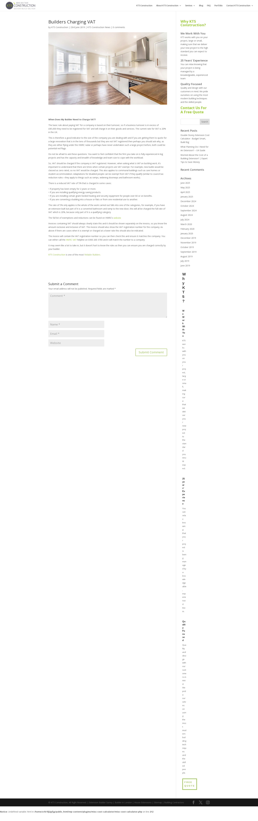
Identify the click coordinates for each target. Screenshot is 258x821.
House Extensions (143, 802)
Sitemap (158, 802)
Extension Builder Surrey (100, 802)
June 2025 (185, 182)
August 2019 (187, 256)
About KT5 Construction (167, 5)
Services (188, 5)
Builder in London (123, 802)
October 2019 (187, 247)
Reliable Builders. (92, 254)
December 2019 (188, 238)
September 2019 (188, 251)
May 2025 (185, 187)
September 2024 (188, 210)
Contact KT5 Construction (238, 5)
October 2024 (187, 205)
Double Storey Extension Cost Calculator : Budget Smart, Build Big (195, 139)
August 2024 (187, 215)
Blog (201, 5)
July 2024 (185, 219)
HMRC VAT (71, 239)
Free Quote (189, 784)
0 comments (119, 27)
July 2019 (185, 260)
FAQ (209, 5)
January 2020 (187, 233)
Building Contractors (174, 802)
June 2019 (185, 265)
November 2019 (188, 242)
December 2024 (188, 201)
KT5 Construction (144, 5)
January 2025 (187, 196)
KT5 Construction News (98, 27)
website (117, 217)
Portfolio (218, 5)
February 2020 (187, 228)
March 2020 (186, 224)
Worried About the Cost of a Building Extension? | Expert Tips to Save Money (194, 159)
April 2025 (185, 192)
